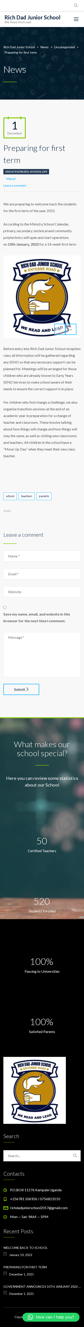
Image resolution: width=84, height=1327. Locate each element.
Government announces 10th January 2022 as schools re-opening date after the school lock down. (42, 1286)
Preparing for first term (25, 1267)
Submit (19, 689)
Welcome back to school (25, 1248)
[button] (51, 1317)
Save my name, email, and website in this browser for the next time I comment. (36, 617)
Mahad (10, 179)
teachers (26, 496)
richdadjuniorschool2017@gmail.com (39, 1208)
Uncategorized (17, 171)
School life (38, 171)
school (10, 496)
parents (44, 496)
